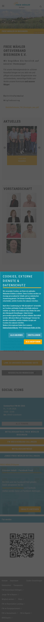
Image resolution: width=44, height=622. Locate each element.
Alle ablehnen (16, 335)
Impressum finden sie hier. (32, 328)
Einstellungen (34, 335)
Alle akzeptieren (33, 342)
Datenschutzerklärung (10, 328)
